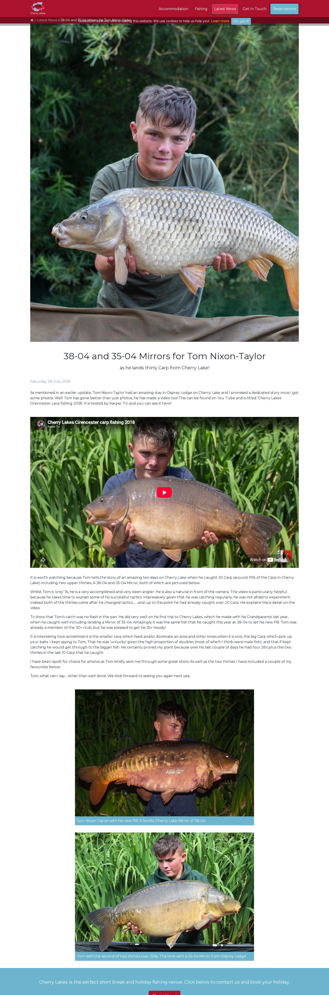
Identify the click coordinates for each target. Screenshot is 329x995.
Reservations (284, 9)
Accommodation (173, 9)
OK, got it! (241, 21)
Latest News (225, 9)
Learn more (220, 21)
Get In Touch (254, 9)
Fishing (201, 9)
